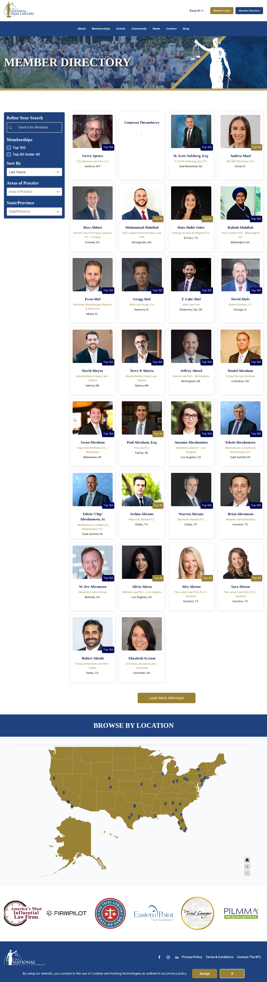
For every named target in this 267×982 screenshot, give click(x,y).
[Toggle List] (58, 172)
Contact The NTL (249, 957)
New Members (232, 105)
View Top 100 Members (34, 105)
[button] (34, 148)
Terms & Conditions (219, 957)
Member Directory (249, 10)
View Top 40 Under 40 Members (101, 105)
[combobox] (30, 172)
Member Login (222, 10)
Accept (204, 973)
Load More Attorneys (166, 698)
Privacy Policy (192, 957)
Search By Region (164, 105)
